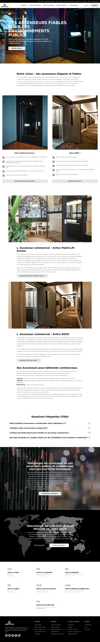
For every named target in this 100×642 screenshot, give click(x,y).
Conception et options (73, 629)
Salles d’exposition (55, 627)
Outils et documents (35, 5)
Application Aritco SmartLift (57, 633)
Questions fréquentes (55, 629)
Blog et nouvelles (48, 5)
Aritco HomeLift (38, 624)
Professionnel (73, 5)
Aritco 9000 (37, 633)
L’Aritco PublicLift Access (40, 631)
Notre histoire (71, 624)
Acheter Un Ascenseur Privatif (74, 631)
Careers (86, 627)
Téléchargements (55, 631)
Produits (23, 5)
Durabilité (70, 627)
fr (87, 5)
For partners (87, 629)
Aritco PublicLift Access (39, 629)
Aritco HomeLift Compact (40, 627)
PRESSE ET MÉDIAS (72, 633)
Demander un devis (69, 1)
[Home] (4, 5)
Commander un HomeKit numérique (46, 1)
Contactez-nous (59, 1)
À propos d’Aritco (61, 5)
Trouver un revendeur (56, 624)
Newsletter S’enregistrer (81, 1)
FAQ (89, 1)
